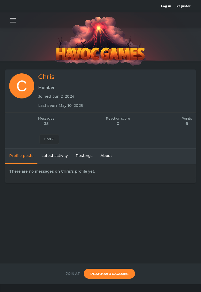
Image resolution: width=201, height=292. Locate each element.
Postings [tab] (84, 155)
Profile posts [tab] (21, 155)
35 (46, 123)
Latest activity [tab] (54, 155)
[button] (13, 19)
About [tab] (106, 155)
